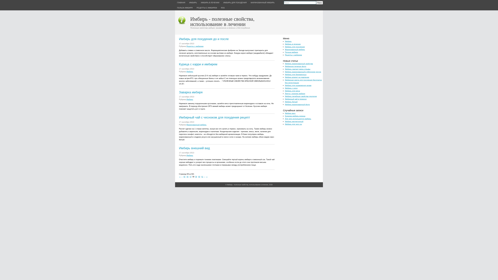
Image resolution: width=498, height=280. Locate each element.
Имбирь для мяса (292, 91)
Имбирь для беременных (295, 75)
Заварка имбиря (191, 92)
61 (202, 177)
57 (191, 177)
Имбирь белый (291, 102)
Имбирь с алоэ (291, 88)
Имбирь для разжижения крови (298, 85)
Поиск (319, 3)
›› (206, 177)
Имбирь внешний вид (194, 148)
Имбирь (189, 72)
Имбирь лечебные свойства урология (301, 96)
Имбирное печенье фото (295, 66)
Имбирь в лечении (293, 44)
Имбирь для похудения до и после (204, 39)
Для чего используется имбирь (298, 119)
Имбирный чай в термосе (296, 99)
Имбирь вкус (290, 113)
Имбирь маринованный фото (297, 104)
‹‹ (179, 177)
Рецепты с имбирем (194, 46)
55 (184, 177)
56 (187, 177)
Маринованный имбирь (196, 125)
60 (199, 177)
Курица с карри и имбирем (198, 64)
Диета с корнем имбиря (295, 94)
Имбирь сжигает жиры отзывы (297, 69)
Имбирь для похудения (295, 47)
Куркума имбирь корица (295, 116)
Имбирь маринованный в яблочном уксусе (303, 72)
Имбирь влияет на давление (297, 77)
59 (196, 177)
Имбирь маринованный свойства (299, 64)
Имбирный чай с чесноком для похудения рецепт (214, 117)
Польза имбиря (291, 52)
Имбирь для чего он (293, 124)
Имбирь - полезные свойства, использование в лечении (222, 21)
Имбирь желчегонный (294, 121)
